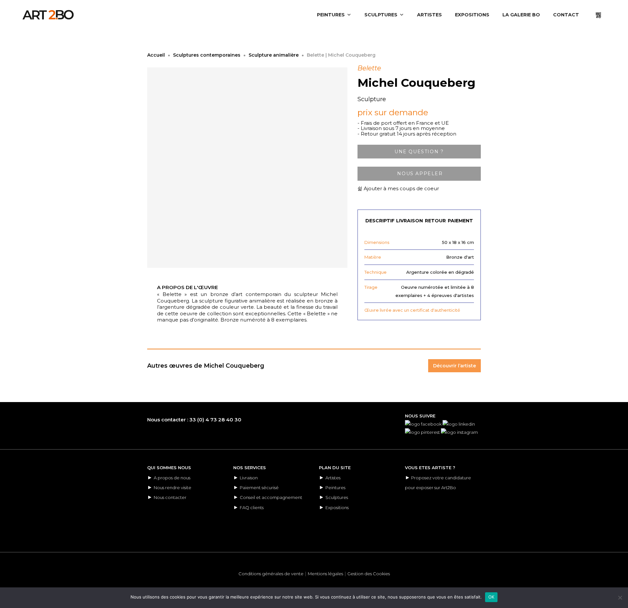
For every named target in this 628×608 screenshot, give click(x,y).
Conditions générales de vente (271, 573)
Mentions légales (325, 573)
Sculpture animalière (274, 55)
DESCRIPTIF (379, 221)
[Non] (620, 597)
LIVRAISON (409, 221)
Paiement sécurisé (259, 487)
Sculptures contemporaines (206, 55)
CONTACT (566, 15)
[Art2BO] (48, 15)
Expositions (337, 507)
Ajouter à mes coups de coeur (400, 188)
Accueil (156, 55)
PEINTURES (331, 15)
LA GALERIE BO (521, 15)
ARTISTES (429, 15)
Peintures (335, 487)
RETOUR (435, 221)
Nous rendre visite (172, 487)
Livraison (249, 477)
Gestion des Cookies (368, 573)
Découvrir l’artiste (454, 366)
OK (491, 596)
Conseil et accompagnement (271, 497)
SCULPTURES (380, 15)
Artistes (332, 477)
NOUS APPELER (419, 173)
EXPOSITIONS (472, 15)
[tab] (379, 217)
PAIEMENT (460, 221)
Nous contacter (170, 497)
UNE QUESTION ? (419, 152)
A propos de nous (172, 477)
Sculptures (336, 497)
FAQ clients (252, 507)
